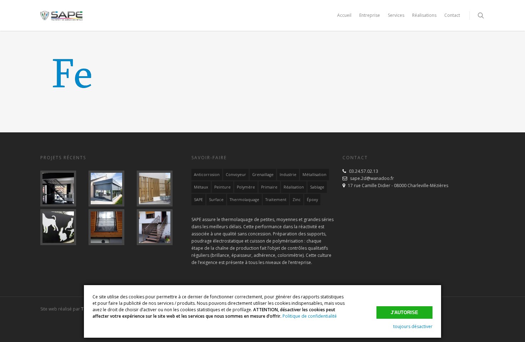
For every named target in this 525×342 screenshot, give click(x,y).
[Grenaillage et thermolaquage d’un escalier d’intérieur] (63, 188)
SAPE (198, 199)
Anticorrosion (207, 174)
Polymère (246, 187)
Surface (216, 199)
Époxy (312, 199)
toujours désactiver (412, 326)
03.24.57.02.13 (363, 171)
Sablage (317, 187)
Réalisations (424, 15)
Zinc (296, 199)
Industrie (288, 174)
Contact (452, 15)
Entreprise (369, 15)
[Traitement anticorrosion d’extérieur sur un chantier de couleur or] (159, 188)
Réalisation (294, 187)
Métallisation (314, 174)
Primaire (269, 187)
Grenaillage (263, 174)
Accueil (344, 15)
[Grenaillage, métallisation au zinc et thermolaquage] (111, 227)
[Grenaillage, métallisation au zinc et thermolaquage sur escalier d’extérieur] (159, 227)
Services (396, 15)
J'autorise (404, 312)
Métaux (201, 187)
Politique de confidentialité (309, 316)
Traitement (275, 199)
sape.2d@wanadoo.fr (372, 178)
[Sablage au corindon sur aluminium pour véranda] (111, 188)
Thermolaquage (244, 199)
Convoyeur (236, 174)
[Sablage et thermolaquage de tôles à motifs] (63, 227)
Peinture (222, 187)
